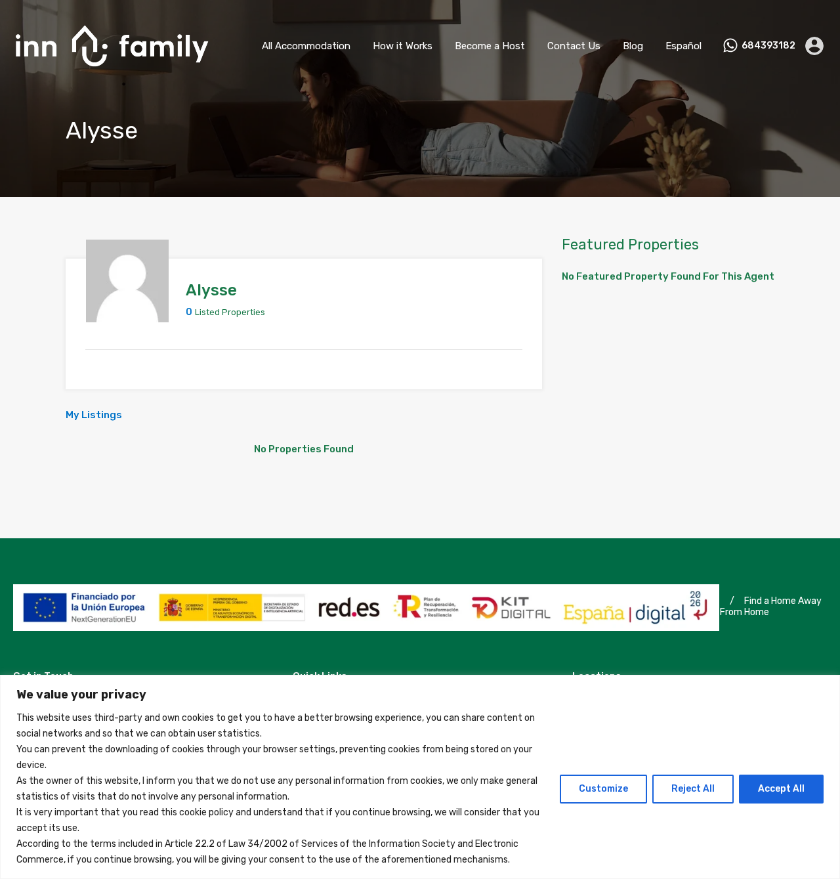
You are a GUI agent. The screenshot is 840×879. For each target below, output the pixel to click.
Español (683, 46)
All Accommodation (306, 46)
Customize (603, 788)
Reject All (693, 788)
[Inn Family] (111, 73)
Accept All (781, 788)
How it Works (402, 46)
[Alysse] (127, 316)
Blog (633, 46)
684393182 (768, 46)
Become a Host (490, 46)
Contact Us (573, 46)
